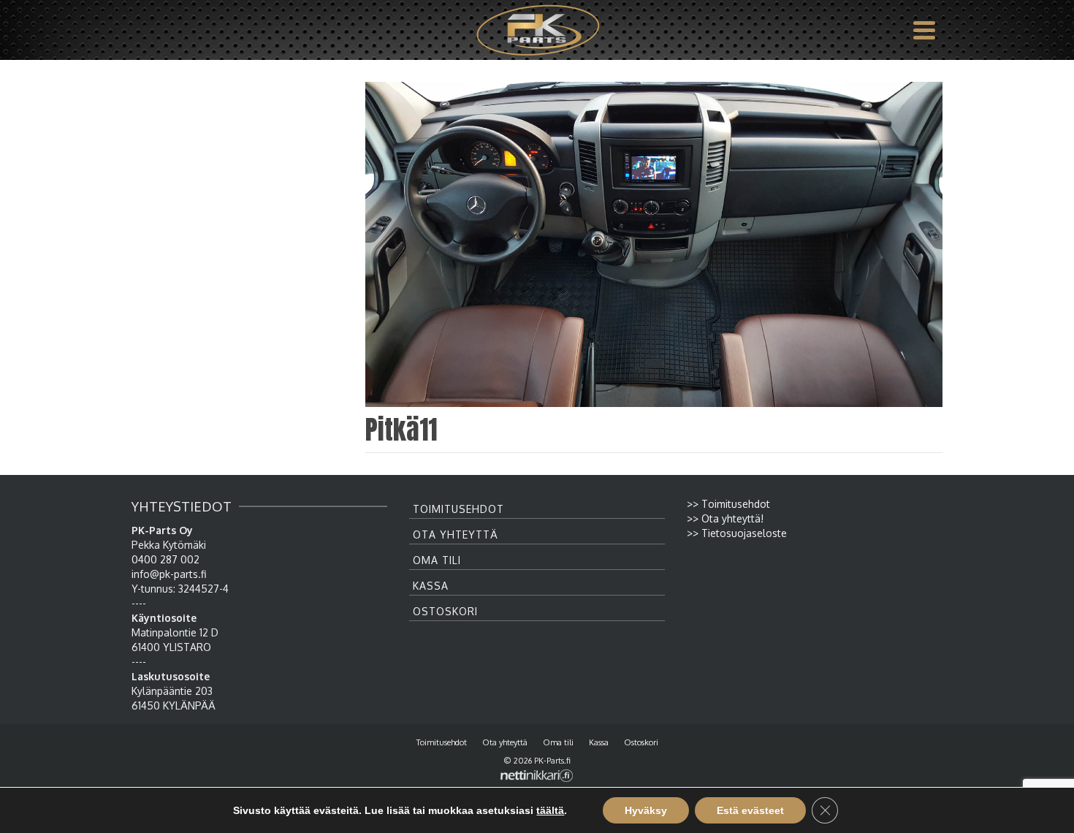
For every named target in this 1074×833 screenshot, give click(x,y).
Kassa (431, 585)
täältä (550, 810)
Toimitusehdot (458, 509)
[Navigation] (924, 30)
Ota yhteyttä (455, 534)
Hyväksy (646, 810)
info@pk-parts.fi (169, 574)
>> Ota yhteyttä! (725, 518)
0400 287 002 (165, 559)
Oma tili (437, 560)
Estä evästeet (750, 810)
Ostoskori (445, 611)
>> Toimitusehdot (728, 504)
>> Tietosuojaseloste (737, 533)
